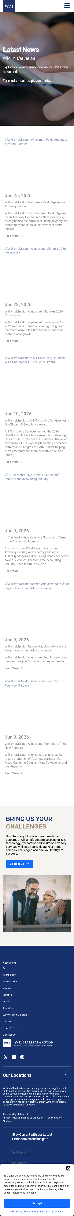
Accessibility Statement (15, 1114)
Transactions (10, 981)
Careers (7, 1021)
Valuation (8, 988)
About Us (8, 1008)
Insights (7, 994)
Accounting (9, 962)
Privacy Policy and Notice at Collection (44, 1211)
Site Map (7, 1121)
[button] (68, 1168)
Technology (9, 974)
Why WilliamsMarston (15, 1014)
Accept (37, 1203)
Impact (7, 1001)
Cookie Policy (15, 1211)
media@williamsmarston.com (24, 85)
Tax (5, 968)
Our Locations (17, 1075)
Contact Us (17, 863)
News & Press (10, 1028)
